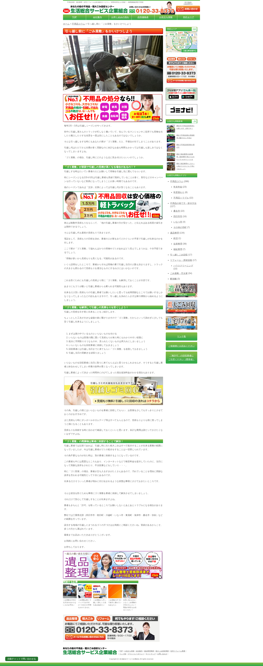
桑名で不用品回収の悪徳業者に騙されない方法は (185, 136)
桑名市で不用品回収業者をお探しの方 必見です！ (185, 127)
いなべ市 (177, 222)
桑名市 (176, 211)
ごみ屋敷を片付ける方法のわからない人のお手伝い (69, 602)
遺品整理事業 (149, 651)
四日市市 (177, 216)
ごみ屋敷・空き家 (179, 273)
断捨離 (173, 279)
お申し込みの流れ (120, 17)
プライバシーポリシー (136, 654)
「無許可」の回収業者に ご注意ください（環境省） (181, 357)
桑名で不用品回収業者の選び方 (185, 146)
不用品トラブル (181, 198)
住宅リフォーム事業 (177, 651)
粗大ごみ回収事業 (162, 651)
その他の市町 (180, 227)
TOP (74, 17)
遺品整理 (174, 233)
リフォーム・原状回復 (181, 260)
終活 (175, 238)
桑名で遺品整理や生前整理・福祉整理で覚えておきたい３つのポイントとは (185, 156)
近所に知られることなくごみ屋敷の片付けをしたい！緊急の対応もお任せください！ (129, 605)
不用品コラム (176, 181)
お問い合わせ (162, 654)
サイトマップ (151, 654)
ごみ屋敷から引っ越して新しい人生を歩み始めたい (99, 602)
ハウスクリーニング (183, 266)
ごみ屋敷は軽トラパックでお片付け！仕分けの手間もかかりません (84, 603)
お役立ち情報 (165, 17)
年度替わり (178, 192)
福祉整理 (177, 249)
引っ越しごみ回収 (179, 255)
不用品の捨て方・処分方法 (183, 203)
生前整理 (177, 244)
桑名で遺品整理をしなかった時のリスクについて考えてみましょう (185, 166)
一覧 (194, 121)
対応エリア (188, 17)
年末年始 (177, 187)
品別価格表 (143, 17)
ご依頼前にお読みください (181, 346)
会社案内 (97, 17)
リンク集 (181, 336)
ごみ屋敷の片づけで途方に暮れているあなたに (114, 602)
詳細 (194, 29)
